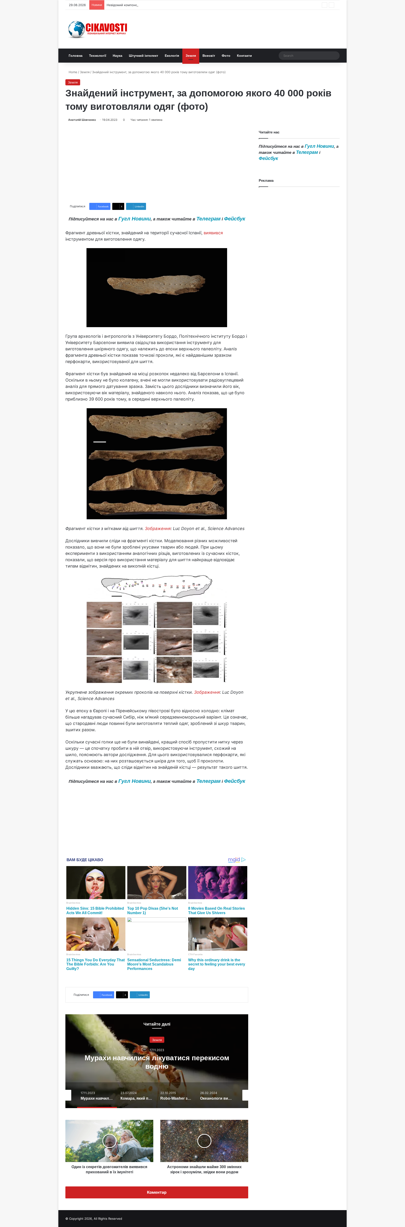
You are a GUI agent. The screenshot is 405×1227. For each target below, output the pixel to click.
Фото (226, 55)
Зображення (158, 528)
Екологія (172, 55)
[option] (156, 1061)
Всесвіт (208, 55)
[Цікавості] (98, 29)
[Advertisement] (156, 162)
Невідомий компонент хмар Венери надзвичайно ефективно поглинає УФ (163, 5)
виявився (213, 232)
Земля (191, 55)
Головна (75, 55)
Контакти (244, 55)
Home (72, 72)
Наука (117, 55)
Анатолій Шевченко (82, 119)
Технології (97, 55)
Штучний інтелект (143, 55)
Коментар (157, 1192)
